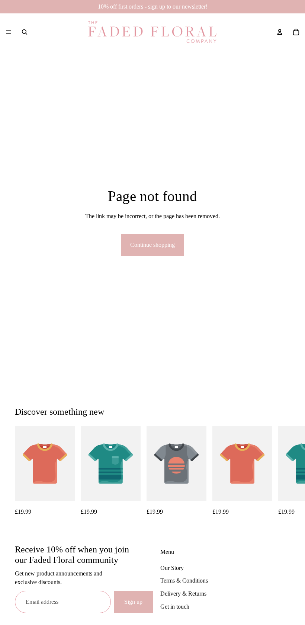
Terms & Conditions (184, 580)
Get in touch (174, 606)
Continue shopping (152, 245)
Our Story (172, 568)
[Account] (280, 32)
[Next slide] (282, 471)
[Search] (24, 32)
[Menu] (8, 32)
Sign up (133, 602)
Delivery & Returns (183, 593)
